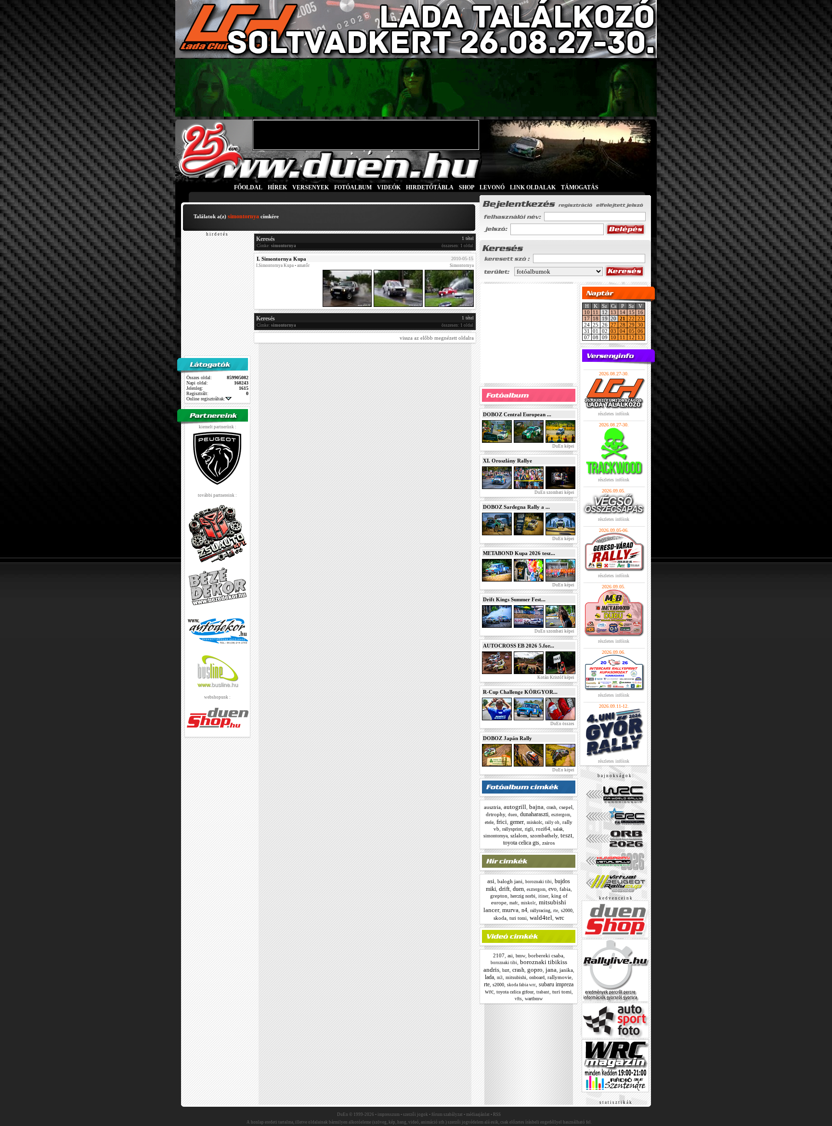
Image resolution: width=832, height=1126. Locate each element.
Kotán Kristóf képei (555, 677)
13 (613, 312)
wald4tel (541, 917)
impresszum (388, 1114)
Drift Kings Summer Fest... (514, 599)
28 (622, 325)
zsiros (548, 843)
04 (622, 331)
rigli (529, 829)
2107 (499, 955)
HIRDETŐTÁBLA (430, 187)
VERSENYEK (310, 187)
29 (632, 325)
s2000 (566, 910)
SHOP (466, 187)
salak (558, 829)
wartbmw (534, 998)
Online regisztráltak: (205, 398)
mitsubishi (516, 977)
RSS (497, 1114)
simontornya (495, 835)
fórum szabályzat (447, 1114)
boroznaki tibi (538, 881)
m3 (500, 977)
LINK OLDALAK (533, 187)
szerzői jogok (415, 1114)
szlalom (518, 835)
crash (551, 807)
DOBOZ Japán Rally (507, 738)
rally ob (552, 822)
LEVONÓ (493, 187)
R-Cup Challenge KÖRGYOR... (520, 692)
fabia (565, 889)
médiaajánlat (478, 1114)
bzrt (505, 970)
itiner (543, 896)
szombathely (544, 835)
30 (640, 325)
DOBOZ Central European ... (517, 414)
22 (632, 318)
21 (622, 318)
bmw (520, 955)
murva (510, 910)
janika (566, 970)
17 (587, 318)
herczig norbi (522, 896)
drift (504, 888)
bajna (536, 806)
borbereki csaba (545, 955)
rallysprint (512, 829)
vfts (518, 998)
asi (490, 881)
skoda (500, 918)
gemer (517, 822)
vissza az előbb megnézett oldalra (437, 338)
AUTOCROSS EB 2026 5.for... (518, 646)
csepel (565, 807)
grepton (498, 896)
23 (640, 318)
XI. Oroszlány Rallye (507, 461)
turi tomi (518, 918)
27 (613, 325)
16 (640, 312)
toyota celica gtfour (514, 991)
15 (632, 312)
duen (512, 814)
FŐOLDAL (248, 187)
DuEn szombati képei (553, 492)
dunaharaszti (534, 814)
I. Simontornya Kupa (281, 259)
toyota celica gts (521, 842)
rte (555, 910)
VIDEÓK (389, 187)
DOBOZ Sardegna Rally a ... (516, 507)
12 (632, 337)
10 (587, 312)
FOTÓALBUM (353, 187)
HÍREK (277, 187)
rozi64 (543, 829)
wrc (559, 917)
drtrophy (495, 814)
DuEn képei (562, 446)
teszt (566, 835)
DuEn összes (561, 723)
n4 (524, 910)
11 (595, 312)
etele (489, 822)
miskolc (534, 822)
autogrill (515, 806)
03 (613, 331)
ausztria (492, 807)
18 (595, 318)
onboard (537, 977)
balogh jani (509, 881)
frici (501, 821)
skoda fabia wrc (521, 984)
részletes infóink (613, 413)
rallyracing (540, 910)
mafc (513, 903)
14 (622, 312)
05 (632, 331)
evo (552, 889)
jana (551, 969)
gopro (535, 969)
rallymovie (559, 977)
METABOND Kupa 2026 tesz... (519, 553)
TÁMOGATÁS (579, 187)
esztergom (560, 814)
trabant (542, 992)
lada (489, 977)
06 (640, 331)
